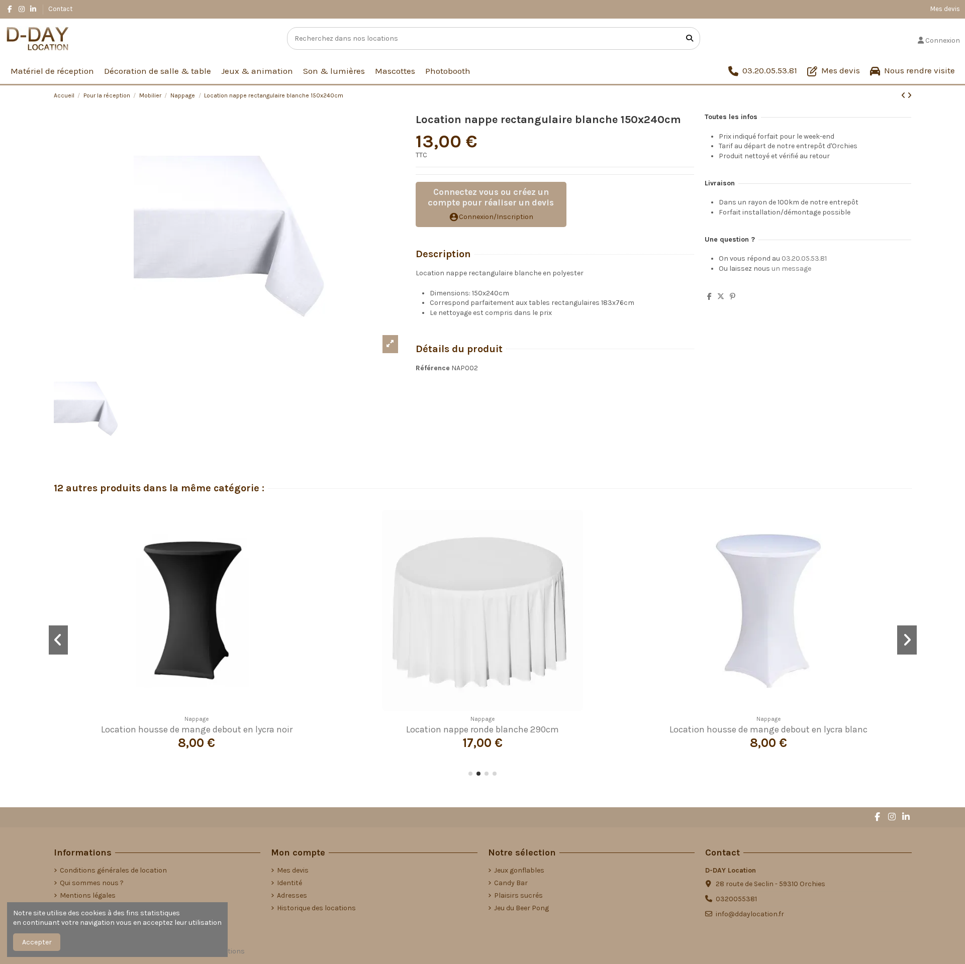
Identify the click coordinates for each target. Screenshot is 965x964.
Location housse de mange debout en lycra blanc (768, 729)
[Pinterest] (732, 296)
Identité (289, 883)
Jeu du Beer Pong (521, 908)
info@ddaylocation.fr (750, 914)
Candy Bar (511, 883)
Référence (433, 368)
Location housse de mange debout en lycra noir (197, 729)
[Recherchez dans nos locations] (689, 38)
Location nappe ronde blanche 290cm (482, 729)
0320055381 (736, 899)
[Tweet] (720, 296)
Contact (60, 9)
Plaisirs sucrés (518, 895)
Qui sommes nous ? (92, 883)
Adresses (292, 895)
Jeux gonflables (519, 870)
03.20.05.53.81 (804, 258)
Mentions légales (88, 895)
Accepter (37, 942)
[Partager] (709, 296)
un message (791, 268)
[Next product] (909, 95)
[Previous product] (904, 95)
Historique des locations (316, 908)
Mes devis (945, 9)
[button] (470, 774)
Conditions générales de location (113, 870)
